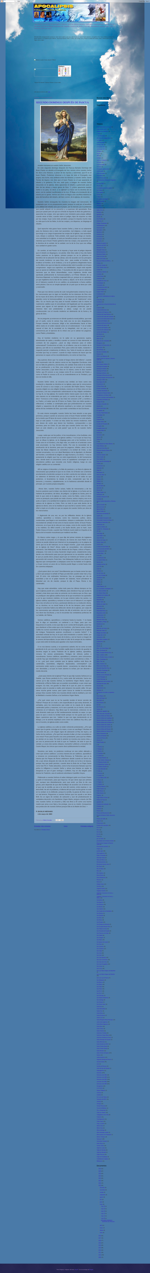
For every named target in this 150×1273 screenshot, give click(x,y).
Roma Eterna (100, 875)
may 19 (103, 1211)
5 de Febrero (100, 192)
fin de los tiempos (101, 454)
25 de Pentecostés (101, 177)
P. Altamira (99, 746)
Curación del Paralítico (102, 327)
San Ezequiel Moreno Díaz (103, 926)
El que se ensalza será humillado (105, 397)
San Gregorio (100, 937)
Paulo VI (99, 821)
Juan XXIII (99, 537)
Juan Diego (99, 533)
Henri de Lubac (100, 474)
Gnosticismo (100, 465)
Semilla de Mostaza (102, 1066)
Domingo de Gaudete (102, 366)
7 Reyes (99, 196)
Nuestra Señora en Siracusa (104, 731)
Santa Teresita (100, 1030)
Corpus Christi (100, 291)
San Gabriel (100, 935)
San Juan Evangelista (102, 964)
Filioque (99, 452)
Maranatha (99, 599)
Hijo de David (100, 485)
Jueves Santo (100, 542)
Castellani (99, 274)
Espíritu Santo (100, 421)
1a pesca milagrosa (102, 160)
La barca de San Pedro (102, 546)
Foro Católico (100, 459)
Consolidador (100, 283)
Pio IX (98, 827)
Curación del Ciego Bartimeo (104, 314)
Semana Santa (100, 1061)
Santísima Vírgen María (103, 1035)
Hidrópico (99, 483)
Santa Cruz (99, 1011)
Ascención (99, 236)
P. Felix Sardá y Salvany (103, 760)
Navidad (99, 685)
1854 (98, 155)
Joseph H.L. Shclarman (103, 529)
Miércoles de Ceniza (102, 628)
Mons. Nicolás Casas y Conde (104, 657)
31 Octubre (99, 190)
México (98, 626)
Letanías (99, 571)
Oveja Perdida (100, 742)
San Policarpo (100, 995)
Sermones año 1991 (102, 1075)
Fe (97, 441)
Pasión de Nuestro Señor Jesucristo (106, 815)
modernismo (100, 641)
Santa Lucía (100, 1017)
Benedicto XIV (100, 247)
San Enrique (100, 922)
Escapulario (100, 410)
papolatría (99, 802)
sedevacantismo (101, 1057)
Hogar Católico (100, 492)
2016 (100, 1240)
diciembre (102, 1187)
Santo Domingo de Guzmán (104, 1039)
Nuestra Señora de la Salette (104, 720)
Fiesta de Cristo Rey (102, 448)
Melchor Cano (100, 617)
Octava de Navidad (101, 735)
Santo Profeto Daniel (102, 1048)
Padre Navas (100, 791)
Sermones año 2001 (102, 1079)
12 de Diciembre (101, 142)
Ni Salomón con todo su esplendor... (106, 692)
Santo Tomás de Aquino (103, 1053)
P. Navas (99, 780)
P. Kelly (99, 771)
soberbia (99, 1094)
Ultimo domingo (101, 1130)
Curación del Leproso (102, 325)
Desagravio (99, 343)
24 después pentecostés (103, 169)
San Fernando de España (103, 931)
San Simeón (100, 1002)
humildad (99, 499)
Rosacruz (99, 879)
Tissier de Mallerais (102, 1108)
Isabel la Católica (101, 526)
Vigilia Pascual (100, 1154)
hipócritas (99, 488)
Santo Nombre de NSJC (103, 1044)
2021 (100, 1180)
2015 (100, 1243)
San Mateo (99, 984)
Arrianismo (99, 234)
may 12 (103, 1216)
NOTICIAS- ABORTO (102, 711)
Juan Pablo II (100, 535)
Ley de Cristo (100, 573)
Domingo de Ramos (102, 373)
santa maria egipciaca (102, 1022)
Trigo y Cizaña (100, 1123)
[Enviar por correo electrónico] (56, 820)
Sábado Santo (100, 884)
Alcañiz (98, 216)
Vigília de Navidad (101, 1152)
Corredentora (100, 294)
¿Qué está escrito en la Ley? (104, 127)
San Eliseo (99, 920)
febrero (102, 1230)
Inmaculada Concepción (103, 518)
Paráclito (99, 808)
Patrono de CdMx (101, 818)
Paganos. (99, 795)
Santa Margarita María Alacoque (105, 1019)
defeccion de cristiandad (103, 340)
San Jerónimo (100, 948)
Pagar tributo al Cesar (102, 797)
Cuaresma (99, 307)
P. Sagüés (99, 782)
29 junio (99, 185)
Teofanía (99, 1101)
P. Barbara (99, 749)
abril (101, 1225)
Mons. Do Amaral (101, 650)
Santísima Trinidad (101, 1033)
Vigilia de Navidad (101, 1150)
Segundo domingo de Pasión (104, 1059)
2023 (100, 1176)
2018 (100, 1235)
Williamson (99, 1161)
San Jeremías (100, 946)
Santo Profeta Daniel (102, 1046)
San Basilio (99, 906)
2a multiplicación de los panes (104, 188)
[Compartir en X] (60, 820)
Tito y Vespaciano (101, 1110)
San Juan (99, 955)
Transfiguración (100, 1119)
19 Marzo (99, 158)
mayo (101, 1204)
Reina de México (101, 859)
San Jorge (99, 950)
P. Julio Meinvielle (101, 768)
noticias (99, 709)
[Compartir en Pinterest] (63, 820)
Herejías (99, 479)
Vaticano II (99, 1139)
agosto (102, 1197)
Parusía (99, 810)
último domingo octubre (102, 1132)
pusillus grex (100, 851)
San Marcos (100, 982)
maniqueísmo (100, 597)
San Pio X (99, 993)
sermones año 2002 (102, 1081)
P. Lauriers (99, 775)
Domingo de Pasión (102, 370)
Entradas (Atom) (45, 829)
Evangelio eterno (101, 428)
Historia (99, 490)
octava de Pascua (101, 738)
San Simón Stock (101, 1004)
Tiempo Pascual (101, 1105)
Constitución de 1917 (102, 287)
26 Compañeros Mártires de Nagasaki (106, 180)
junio (101, 1202)
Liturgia (98, 584)
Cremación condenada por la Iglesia (106, 296)
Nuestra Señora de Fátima (103, 715)
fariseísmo (99, 435)
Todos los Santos (101, 1112)
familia (98, 432)
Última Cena (100, 1128)
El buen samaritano (101, 388)
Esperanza (99, 419)
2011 (100, 1252)
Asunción (99, 241)
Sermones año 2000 (102, 1077)
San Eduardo (100, 915)
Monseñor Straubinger (102, 670)
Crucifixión (99, 302)
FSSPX (99, 463)
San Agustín (100, 902)
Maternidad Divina (101, 610)
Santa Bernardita (101, 1008)
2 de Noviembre (101, 164)
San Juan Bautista (101, 957)
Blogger (91, 1269)
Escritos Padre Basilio (102, 412)
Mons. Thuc (100, 661)
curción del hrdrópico (102, 332)
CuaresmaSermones (102, 310)
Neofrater (99, 690)
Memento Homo (101, 619)
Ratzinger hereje (101, 857)
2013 (100, 1247)
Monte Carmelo (100, 672)
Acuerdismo (100, 208)
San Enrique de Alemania (103, 924)
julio (101, 1199)
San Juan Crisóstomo (102, 959)
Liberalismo (99, 577)
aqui (49, 92)
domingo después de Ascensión (105, 377)
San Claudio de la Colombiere (104, 911)
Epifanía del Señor (101, 408)
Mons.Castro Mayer (102, 666)
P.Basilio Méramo (101, 786)
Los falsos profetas (101, 590)
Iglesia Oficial (100, 509)
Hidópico (99, 481)
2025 (100, 1171)
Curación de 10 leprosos (103, 312)
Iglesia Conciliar (101, 504)
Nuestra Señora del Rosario (104, 729)
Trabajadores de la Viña (103, 1114)
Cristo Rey (99, 299)
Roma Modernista (101, 877)
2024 (100, 1173)
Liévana (99, 579)
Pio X (98, 829)
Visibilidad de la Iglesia (102, 1159)
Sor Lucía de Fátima (102, 1097)
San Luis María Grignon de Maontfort (106, 970)
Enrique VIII (100, 401)
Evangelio (99, 426)
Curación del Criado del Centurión (105, 316)
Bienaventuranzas (101, 252)
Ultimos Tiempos (101, 1136)
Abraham (99, 205)
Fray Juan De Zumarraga (103, 461)
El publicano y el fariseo (103, 395)
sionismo (99, 1092)
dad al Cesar (100, 336)
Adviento (99, 212)
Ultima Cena (100, 1125)
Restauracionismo (101, 862)
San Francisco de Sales (103, 933)
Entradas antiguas (87, 826)
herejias (99, 476)
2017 (100, 1238)
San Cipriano (100, 909)
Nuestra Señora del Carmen (104, 726)
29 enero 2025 (100, 183)
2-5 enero (99, 166)
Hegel (98, 470)
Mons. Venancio (101, 663)
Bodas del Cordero (101, 258)
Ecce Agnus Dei (101, 382)
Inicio (65, 826)
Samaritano (99, 900)
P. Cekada (99, 755)
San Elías (99, 917)
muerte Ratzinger (101, 679)
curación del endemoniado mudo (105, 318)
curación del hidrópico (102, 321)
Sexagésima (100, 1086)
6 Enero (99, 194)
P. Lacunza (99, 773)
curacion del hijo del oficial (103, 323)
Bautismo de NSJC (101, 245)
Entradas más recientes (42, 826)
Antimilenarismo (101, 225)
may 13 (103, 1213)
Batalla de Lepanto (101, 243)
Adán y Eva (100, 210)
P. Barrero (99, 751)
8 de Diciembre (100, 201)
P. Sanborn (99, 784)
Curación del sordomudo (103, 329)
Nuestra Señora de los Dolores (104, 722)
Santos (98, 1055)
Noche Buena (100, 702)
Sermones (99, 1072)
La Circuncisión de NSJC (103, 549)
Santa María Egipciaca (102, 1024)
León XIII (99, 566)
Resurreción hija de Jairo (103, 864)
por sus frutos (100, 838)
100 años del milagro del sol (104, 138)
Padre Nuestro (100, 793)
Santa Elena (100, 1013)
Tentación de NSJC (101, 1099)
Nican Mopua (100, 696)
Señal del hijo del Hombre (103, 1068)
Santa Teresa (100, 1028)
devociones (99, 347)
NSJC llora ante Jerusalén (103, 713)
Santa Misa (99, 1026)
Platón (98, 836)
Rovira (98, 882)
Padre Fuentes (100, 788)
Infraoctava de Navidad (102, 513)
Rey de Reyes (100, 868)
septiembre (103, 1194)
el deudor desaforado (102, 390)
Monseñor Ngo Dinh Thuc (103, 668)
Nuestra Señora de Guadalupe (104, 718)
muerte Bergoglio (101, 677)
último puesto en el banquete (104, 1134)
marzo (101, 1227)
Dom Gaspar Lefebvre (102, 364)
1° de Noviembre (101, 135)
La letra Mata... (100, 553)
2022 (100, 1178)
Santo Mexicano (101, 1042)
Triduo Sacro (100, 1121)
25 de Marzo (100, 175)
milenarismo (100, 637)
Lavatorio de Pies (101, 564)
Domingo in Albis (101, 379)
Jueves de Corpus (101, 540)
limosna (99, 582)
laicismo (99, 562)
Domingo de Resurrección (103, 375)
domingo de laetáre (101, 368)
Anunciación (100, 227)
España (99, 417)
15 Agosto (99, 151)
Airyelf (76, 1269)
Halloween (99, 468)
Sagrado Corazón (101, 890)
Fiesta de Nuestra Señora (103, 450)
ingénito (99, 515)
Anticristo (99, 221)
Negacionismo (100, 688)
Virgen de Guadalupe (102, 1156)
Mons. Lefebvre (101, 655)
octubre (102, 1192)
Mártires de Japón (101, 604)
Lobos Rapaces (101, 586)
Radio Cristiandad (101, 855)
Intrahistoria (100, 524)
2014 (100, 1245)
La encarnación (100, 551)
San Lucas (99, 968)
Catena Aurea (100, 276)
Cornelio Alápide (101, 289)
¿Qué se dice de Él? (102, 129)
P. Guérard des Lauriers (103, 764)
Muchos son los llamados (103, 674)
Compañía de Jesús (102, 280)
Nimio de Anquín (101, 698)
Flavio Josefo (100, 457)
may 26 (103, 1208)
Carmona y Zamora (101, 272)
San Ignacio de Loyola (102, 942)
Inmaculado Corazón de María (104, 520)
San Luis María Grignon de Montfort (106, 974)
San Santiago (100, 999)
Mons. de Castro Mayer (103, 648)
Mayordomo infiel (101, 613)
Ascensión (99, 238)
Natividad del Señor (102, 683)
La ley (98, 555)
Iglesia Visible (100, 511)
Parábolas (99, 806)
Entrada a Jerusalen (102, 404)
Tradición (99, 1117)
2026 (100, 1168)
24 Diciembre (100, 171)
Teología (99, 1103)
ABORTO (99, 203)
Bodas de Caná (100, 256)
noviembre (102, 1190)
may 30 (103, 1206)
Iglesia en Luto (100, 507)
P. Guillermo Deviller (102, 766)
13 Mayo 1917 (100, 144)
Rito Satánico (100, 873)
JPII (98, 531)
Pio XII (98, 834)
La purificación (100, 557)
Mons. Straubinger (101, 659)
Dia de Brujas (100, 349)
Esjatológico (100, 415)
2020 (100, 1183)
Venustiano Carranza (102, 1141)
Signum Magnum (101, 1090)
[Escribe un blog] (58, 820)
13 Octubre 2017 (101, 149)
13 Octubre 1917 (101, 146)
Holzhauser (99, 494)
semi (98, 1064)
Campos (99, 263)
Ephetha (99, 406)
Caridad (99, 269)
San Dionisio (100, 913)
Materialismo (100, 608)
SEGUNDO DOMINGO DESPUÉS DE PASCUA (62, 102)
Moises (98, 643)
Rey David (99, 866)
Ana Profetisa (100, 219)
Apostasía (99, 232)
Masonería (99, 606)
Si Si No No (100, 1088)
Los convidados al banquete (104, 588)
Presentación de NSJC (102, 846)
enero (101, 1232)
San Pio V (99, 991)
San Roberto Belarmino (102, 997)
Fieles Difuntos (100, 446)
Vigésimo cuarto (101, 1148)
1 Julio (98, 133)
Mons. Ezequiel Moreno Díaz (104, 652)
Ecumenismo (100, 384)
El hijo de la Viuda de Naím (103, 393)
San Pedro (99, 988)
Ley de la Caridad (101, 575)
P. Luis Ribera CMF (101, 777)
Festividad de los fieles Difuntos (105, 443)
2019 (100, 1185)
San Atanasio (100, 904)
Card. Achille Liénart (102, 267)
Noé (98, 704)
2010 (100, 1255)
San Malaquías (100, 980)
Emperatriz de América (102, 399)
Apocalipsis (100, 230)
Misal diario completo (102, 639)
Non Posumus (100, 707)
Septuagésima (100, 1070)
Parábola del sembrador (103, 804)
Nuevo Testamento (101, 733)
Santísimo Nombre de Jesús (104, 1037)
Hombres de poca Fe (102, 496)
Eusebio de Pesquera (102, 424)
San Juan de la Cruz (102, 962)
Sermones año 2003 (102, 1083)
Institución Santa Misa (102, 522)
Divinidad (99, 362)
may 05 (103, 1218)
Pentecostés (100, 823)
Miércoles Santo (101, 630)
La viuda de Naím (101, 560)
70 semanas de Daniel (102, 199)
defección (99, 338)
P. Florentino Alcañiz (102, 762)
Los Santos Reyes (101, 593)
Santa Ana (99, 1006)
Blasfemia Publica (101, 254)
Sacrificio (99, 886)
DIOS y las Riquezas (102, 356)
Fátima (98, 439)
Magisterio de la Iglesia (102, 595)
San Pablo (99, 986)
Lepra (98, 568)
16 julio (98, 153)
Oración (99, 740)
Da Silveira (99, 334)
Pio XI (98, 832)
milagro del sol (100, 635)
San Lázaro (99, 966)
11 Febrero (99, 140)
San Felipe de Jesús (102, 928)
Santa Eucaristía (101, 1015)
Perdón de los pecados (102, 825)
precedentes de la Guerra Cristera (105, 840)
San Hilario (99, 939)
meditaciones (100, 615)
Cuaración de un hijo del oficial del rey (106, 304)
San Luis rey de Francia (103, 977)
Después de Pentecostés (103, 345)
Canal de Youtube (101, 265)
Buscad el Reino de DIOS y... (104, 260)
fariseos (99, 437)
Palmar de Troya (101, 799)
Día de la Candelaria (102, 352)
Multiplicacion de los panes (103, 681)
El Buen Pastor (100, 386)
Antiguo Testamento (102, 223)
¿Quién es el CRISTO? (102, 131)
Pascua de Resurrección (103, 813)
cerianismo (99, 278)
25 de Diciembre (101, 173)
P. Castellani (100, 753)
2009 (100, 1257)
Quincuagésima (101, 853)
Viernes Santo (100, 1145)
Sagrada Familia (101, 888)
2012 (100, 1250)
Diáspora (99, 354)
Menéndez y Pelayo (102, 621)
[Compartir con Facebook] (61, 820)
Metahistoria (100, 624)
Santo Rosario (100, 1050)
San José (99, 953)
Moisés (98, 646)
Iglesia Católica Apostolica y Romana (106, 501)
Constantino (100, 285)
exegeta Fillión (100, 430)
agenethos (99, 214)
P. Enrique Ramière (101, 757)
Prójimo (99, 848)
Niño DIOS (99, 700)
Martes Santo (100, 601)
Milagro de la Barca (101, 632)
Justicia (99, 544)
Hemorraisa (99, 472)
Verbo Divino (100, 1143)
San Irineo (99, 944)
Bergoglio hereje (101, 249)
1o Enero (99, 162)
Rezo (98, 870)
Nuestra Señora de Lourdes (103, 724)
